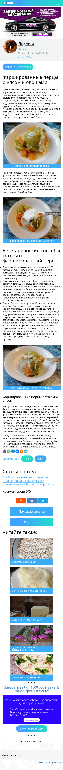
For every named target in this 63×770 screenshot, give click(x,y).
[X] (42, 500)
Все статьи (31, 522)
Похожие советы (32, 511)
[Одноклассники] (21, 451)
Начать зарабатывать (31, 729)
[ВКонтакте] (17, 451)
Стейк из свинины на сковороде (25, 477)
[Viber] (4, 451)
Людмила (26, 43)
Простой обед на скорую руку (23, 480)
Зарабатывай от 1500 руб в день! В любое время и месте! (31, 689)
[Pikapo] (8, 3)
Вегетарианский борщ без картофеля (29, 484)
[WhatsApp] (9, 451)
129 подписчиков (39, 52)
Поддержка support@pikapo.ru (47, 762)
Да (27, 458)
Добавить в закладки (18, 67)
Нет (40, 458)
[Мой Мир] (13, 451)
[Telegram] (26, 451)
